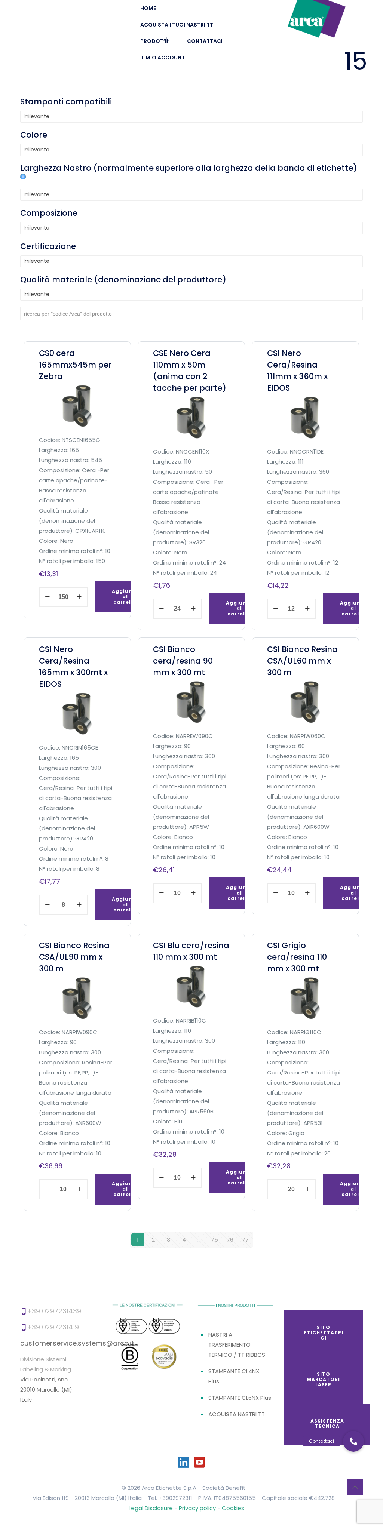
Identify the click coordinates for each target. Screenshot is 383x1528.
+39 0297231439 (54, 1311)
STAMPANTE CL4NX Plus (233, 1376)
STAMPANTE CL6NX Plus (239, 1398)
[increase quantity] (79, 597)
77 (245, 1239)
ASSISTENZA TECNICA (327, 1423)
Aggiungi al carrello (125, 596)
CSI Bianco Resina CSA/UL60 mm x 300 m (302, 661)
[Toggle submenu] (162, 41)
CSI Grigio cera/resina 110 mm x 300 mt (297, 957)
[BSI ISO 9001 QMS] (131, 1327)
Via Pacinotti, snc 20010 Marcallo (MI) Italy (46, 1389)
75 (214, 1239)
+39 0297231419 (53, 1327)
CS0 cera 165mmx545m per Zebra (75, 365)
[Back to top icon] (355, 1487)
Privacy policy (198, 1508)
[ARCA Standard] (317, 18)
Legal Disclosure (151, 1508)
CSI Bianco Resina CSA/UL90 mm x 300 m (74, 957)
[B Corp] (130, 1359)
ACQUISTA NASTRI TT (236, 1414)
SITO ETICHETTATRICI (323, 1332)
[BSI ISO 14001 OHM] (164, 1326)
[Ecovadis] (164, 1358)
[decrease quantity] (47, 597)
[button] (353, 1441)
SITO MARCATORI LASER (323, 1379)
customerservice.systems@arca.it (77, 1343)
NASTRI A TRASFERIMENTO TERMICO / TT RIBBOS (236, 1345)
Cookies (233, 1508)
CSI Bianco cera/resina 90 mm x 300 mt (183, 661)
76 (230, 1239)
